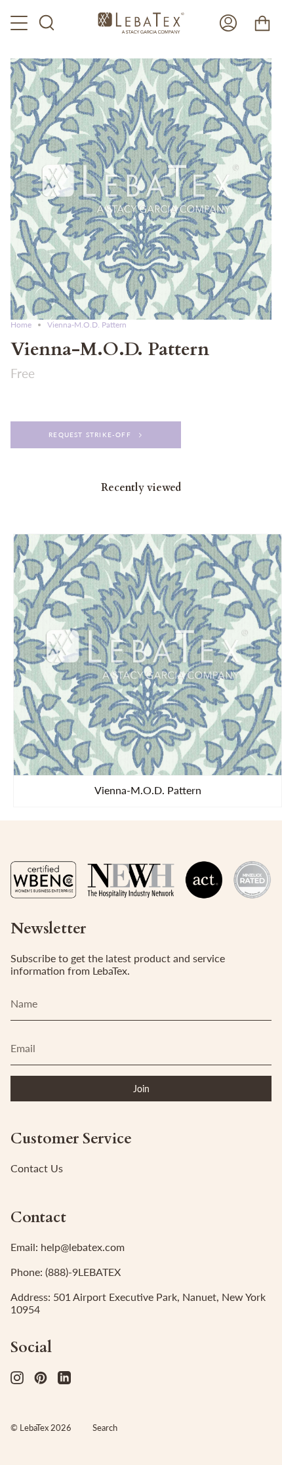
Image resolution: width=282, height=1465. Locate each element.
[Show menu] (20, 23)
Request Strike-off (90, 434)
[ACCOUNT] (228, 23)
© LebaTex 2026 (40, 1427)
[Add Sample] (29, 759)
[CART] (262, 23)
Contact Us (36, 1168)
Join (141, 1088)
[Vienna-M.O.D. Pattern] (147, 654)
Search (104, 1427)
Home (20, 324)
